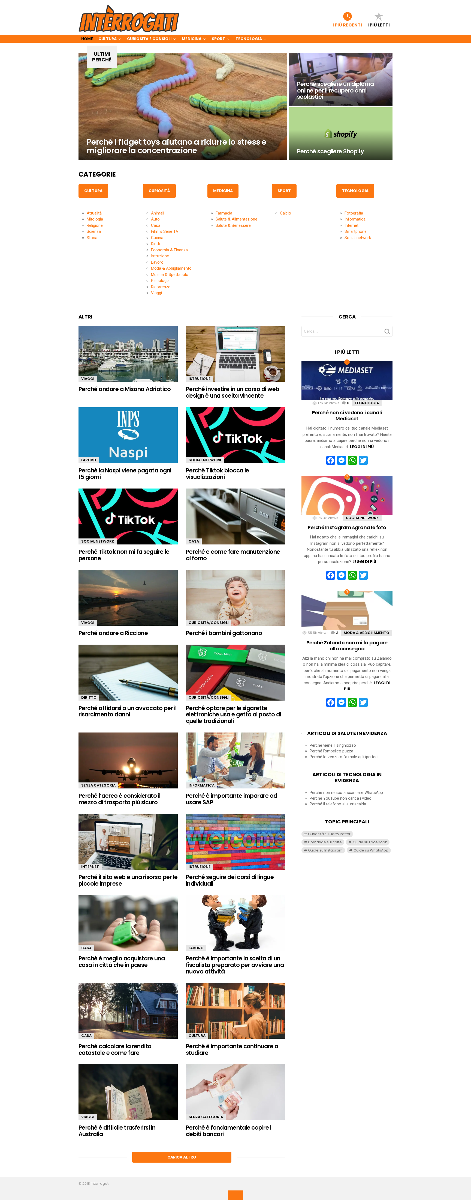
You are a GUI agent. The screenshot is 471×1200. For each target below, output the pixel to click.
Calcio (285, 213)
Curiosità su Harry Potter (329, 833)
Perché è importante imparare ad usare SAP (231, 799)
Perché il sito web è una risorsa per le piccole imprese (128, 880)
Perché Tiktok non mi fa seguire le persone (123, 555)
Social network (358, 237)
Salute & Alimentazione (236, 219)
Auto (155, 219)
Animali (157, 213)
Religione (95, 225)
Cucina (157, 237)
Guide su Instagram (325, 850)
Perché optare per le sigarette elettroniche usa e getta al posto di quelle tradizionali (233, 714)
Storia (92, 237)
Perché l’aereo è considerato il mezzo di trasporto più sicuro (119, 799)
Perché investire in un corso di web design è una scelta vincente (232, 392)
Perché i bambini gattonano (224, 633)
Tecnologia (248, 38)
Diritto (156, 243)
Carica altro (181, 1157)
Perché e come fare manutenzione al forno (233, 555)
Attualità (94, 213)
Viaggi (156, 292)
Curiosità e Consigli (149, 38)
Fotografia (354, 213)
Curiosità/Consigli (209, 622)
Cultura (107, 38)
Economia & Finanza (169, 250)
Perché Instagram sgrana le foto (347, 527)
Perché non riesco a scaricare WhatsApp (346, 792)
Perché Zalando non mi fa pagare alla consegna (346, 645)
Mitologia (95, 219)
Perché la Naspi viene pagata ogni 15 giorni (124, 473)
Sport (218, 38)
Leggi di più (362, 446)
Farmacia (224, 213)
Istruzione (160, 256)
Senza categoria (98, 785)
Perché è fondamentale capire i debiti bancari (228, 1131)
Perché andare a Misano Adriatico (124, 389)
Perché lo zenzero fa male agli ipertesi (344, 756)
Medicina (191, 38)
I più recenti (347, 24)
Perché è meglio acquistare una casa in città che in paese (121, 961)
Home (87, 38)
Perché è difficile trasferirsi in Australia (117, 1131)
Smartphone (356, 231)
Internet (351, 225)
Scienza (94, 231)
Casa (155, 225)
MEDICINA (223, 190)
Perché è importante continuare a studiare (232, 1049)
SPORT (284, 190)
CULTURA (93, 190)
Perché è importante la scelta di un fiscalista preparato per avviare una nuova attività (235, 964)
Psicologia (160, 280)
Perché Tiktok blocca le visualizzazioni (217, 473)
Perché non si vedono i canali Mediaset (347, 415)
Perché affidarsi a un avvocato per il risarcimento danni (127, 711)
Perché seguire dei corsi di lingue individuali (230, 880)
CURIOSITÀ (159, 190)
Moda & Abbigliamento (171, 268)
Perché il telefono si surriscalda (338, 804)
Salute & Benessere (233, 225)
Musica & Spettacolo (169, 274)
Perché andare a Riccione (113, 633)
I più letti (378, 24)
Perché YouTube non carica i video (341, 798)
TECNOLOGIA (355, 190)
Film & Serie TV (165, 231)
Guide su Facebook (370, 842)
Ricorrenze (160, 286)
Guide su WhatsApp (371, 850)
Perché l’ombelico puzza (331, 751)
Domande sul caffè (325, 842)
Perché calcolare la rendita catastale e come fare (115, 1049)
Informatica (355, 219)
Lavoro (157, 262)
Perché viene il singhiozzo (333, 745)
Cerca (387, 333)
